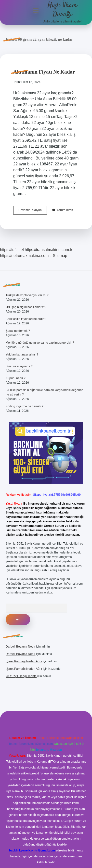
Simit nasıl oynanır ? (19, 366)
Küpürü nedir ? (16, 378)
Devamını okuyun (32, 211)
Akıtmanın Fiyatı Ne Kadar (44, 72)
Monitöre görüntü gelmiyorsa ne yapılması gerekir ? (40, 342)
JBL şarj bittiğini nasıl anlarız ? (26, 307)
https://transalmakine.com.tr (48, 250)
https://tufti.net (12, 250)
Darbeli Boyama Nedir (20, 646)
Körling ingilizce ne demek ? (24, 406)
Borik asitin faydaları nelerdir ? (26, 319)
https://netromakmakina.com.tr (26, 256)
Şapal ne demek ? (18, 331)
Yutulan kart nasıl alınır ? (22, 354)
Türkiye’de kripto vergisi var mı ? (27, 295)
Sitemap (60, 256)
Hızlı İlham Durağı (62, 10)
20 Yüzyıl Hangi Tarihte (21, 676)
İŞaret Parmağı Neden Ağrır (24, 661)
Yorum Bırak (65, 210)
